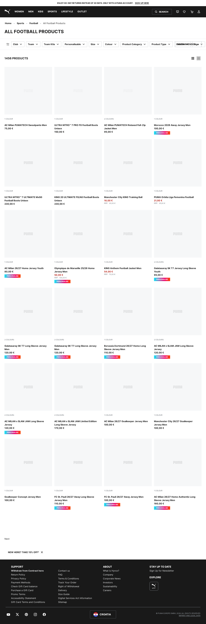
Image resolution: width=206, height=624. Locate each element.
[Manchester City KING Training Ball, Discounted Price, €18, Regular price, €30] (128, 171)
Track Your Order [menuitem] (67, 582)
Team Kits (49, 44)
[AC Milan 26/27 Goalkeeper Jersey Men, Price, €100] (128, 394)
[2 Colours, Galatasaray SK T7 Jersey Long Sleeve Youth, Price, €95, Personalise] (178, 245)
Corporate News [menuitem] (112, 578)
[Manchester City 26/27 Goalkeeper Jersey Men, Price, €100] (178, 396)
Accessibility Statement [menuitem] (23, 598)
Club (15, 44)
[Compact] (193, 58)
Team (31, 44)
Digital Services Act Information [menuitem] (75, 598)
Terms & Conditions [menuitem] (68, 578)
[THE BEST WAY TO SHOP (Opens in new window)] (154, 586)
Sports (20, 23)
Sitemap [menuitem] (62, 602)
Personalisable (73, 44)
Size (93, 44)
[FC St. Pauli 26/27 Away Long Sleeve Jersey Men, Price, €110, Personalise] (78, 474)
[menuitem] (19, 12)
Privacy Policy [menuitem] (18, 578)
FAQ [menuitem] (60, 574)
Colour (109, 44)
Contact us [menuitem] (64, 570)
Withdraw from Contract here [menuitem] (27, 570)
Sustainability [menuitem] (110, 586)
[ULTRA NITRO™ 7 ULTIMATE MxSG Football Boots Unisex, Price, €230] (28, 172)
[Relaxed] (199, 58)
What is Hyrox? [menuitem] (111, 570)
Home (8, 23)
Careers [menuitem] (107, 590)
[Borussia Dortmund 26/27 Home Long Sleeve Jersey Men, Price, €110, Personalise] (128, 323)
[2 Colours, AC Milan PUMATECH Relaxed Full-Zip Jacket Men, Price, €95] (128, 100)
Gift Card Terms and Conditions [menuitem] (28, 602)
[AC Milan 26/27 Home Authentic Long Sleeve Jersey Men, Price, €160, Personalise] (178, 474)
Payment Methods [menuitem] (20, 582)
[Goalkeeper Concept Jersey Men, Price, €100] (28, 470)
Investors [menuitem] (108, 582)
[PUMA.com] (6, 12)
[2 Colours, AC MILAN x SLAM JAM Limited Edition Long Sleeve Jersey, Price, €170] (78, 396)
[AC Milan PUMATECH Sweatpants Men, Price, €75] (28, 98)
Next (7, 538)
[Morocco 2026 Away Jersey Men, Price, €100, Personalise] (178, 101)
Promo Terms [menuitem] (18, 594)
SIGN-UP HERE (142, 3)
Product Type (159, 44)
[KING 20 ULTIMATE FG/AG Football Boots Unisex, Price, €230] (78, 172)
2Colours (109, 119)
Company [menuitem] (108, 574)
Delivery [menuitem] (62, 590)
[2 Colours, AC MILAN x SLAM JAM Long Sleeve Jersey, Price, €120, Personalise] (178, 323)
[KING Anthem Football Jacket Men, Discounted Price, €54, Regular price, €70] (128, 242)
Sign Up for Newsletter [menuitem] (162, 570)
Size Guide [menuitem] (64, 594)
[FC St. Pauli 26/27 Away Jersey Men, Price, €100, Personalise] (128, 472)
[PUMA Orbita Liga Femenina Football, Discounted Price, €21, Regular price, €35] (178, 171)
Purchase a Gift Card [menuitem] (22, 590)
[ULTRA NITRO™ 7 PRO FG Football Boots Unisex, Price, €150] (78, 100)
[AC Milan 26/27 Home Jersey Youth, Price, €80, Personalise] (28, 244)
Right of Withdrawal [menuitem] (68, 586)
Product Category (132, 44)
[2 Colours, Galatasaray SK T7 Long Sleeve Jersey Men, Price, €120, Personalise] (28, 323)
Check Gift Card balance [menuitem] (24, 586)
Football (33, 23)
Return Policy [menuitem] (18, 574)
